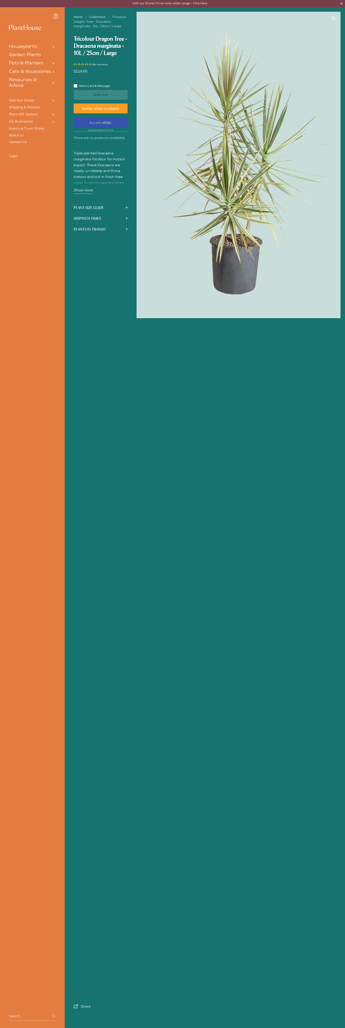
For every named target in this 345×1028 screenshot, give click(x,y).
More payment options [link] (100, 131)
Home (78, 17)
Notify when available (100, 108)
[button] (83, 64)
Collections (97, 17)
